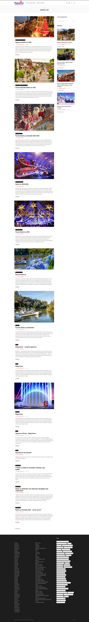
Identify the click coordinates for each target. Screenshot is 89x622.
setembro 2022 (16, 556)
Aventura (36, 544)
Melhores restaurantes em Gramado (63, 561)
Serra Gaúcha (70, 592)
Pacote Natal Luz (19, 133)
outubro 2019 (16, 590)
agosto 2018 (16, 598)
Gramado (36, 556)
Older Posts (17, 528)
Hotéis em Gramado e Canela (40, 559)
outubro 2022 (16, 555)
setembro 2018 (16, 596)
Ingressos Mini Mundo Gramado (64, 42)
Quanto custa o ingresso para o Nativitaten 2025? (43, 599)
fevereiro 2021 (16, 568)
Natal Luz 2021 (66, 565)
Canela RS (59, 545)
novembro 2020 (17, 572)
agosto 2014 (16, 606)
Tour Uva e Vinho (60, 596)
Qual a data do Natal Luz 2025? (40, 598)
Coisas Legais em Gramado (67, 545)
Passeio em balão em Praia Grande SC (41, 588)
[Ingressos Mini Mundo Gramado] (66, 34)
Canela (69, 543)
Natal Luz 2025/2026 (21, 184)
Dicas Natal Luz (59, 547)
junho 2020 (16, 579)
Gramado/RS (18, 465)
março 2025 (16, 544)
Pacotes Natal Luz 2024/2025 (24, 327)
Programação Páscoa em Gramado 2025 (42, 595)
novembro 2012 (17, 609)
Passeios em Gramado (39, 592)
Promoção (37, 596)
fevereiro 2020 (16, 584)
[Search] (74, 2)
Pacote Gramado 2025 (39, 572)
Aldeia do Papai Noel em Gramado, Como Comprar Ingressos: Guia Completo (65, 85)
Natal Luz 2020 (59, 565)
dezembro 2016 (17, 603)
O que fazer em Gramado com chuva (63, 582)
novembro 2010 (17, 611)
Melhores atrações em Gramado (62, 557)
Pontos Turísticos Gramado (61, 592)
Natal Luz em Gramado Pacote (40, 567)
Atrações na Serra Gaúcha (61, 543)
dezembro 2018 (17, 594)
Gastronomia (37, 553)
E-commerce (37, 552)
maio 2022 (16, 560)
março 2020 (16, 583)
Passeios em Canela (38, 591)
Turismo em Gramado (60, 598)
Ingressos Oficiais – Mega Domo (25, 433)
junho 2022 (16, 559)
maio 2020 (16, 580)
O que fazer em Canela (61, 578)
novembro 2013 (17, 607)
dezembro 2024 (17, 548)
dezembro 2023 (17, 552)
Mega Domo (19, 366)
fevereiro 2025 (16, 545)
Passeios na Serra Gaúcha (39, 594)
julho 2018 (16, 599)
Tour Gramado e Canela (68, 594)
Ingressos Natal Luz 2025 (23, 42)
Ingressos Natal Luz (69, 553)
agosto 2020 (16, 576)
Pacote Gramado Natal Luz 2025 (21, 85)
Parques (36, 584)
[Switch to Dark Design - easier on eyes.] (71, 2)
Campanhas (37, 545)
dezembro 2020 (17, 571)
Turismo (66, 596)
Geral (17, 450)
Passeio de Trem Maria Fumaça (40, 587)
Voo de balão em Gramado (39, 602)
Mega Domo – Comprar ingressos (26, 347)
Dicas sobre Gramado (68, 547)
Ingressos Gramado (60, 553)
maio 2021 (16, 567)
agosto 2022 (16, 557)
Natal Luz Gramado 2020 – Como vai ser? (28, 510)
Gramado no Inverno (66, 549)
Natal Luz (36, 563)
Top (74, 619)
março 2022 (16, 563)
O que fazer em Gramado (61, 580)
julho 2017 (16, 602)
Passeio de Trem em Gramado (62, 588)
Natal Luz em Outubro (60, 576)
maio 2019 (16, 591)
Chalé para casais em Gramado (40, 548)
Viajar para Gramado (60, 602)
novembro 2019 (17, 588)
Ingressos (37, 560)
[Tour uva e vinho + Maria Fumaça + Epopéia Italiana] (66, 54)
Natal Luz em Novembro (61, 574)
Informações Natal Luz (67, 551)
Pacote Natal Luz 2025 (22, 232)
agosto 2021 (16, 564)
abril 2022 (16, 561)
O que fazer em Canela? (39, 568)
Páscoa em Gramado (38, 586)
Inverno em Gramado (60, 555)
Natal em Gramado (60, 563)
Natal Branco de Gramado (23, 453)
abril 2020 (16, 582)
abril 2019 (16, 592)
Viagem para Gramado (61, 600)
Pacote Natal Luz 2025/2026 (40, 580)
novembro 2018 (17, 595)
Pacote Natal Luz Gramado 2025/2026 (27, 136)
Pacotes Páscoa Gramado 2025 (40, 583)
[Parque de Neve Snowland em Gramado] (66, 98)
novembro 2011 (17, 610)
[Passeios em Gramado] (19, 3)
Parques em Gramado (61, 586)
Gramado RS (59, 551)
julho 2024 (16, 549)
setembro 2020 (16, 575)
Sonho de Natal (59, 594)
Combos (36, 549)
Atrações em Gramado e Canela (62, 541)
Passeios (17, 325)
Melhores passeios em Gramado (62, 559)
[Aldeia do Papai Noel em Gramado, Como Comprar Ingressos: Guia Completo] (66, 75)
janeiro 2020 (16, 586)
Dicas (17, 344)
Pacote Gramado (38, 571)
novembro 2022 (17, 553)
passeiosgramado (20, 44)
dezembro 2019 (17, 587)
